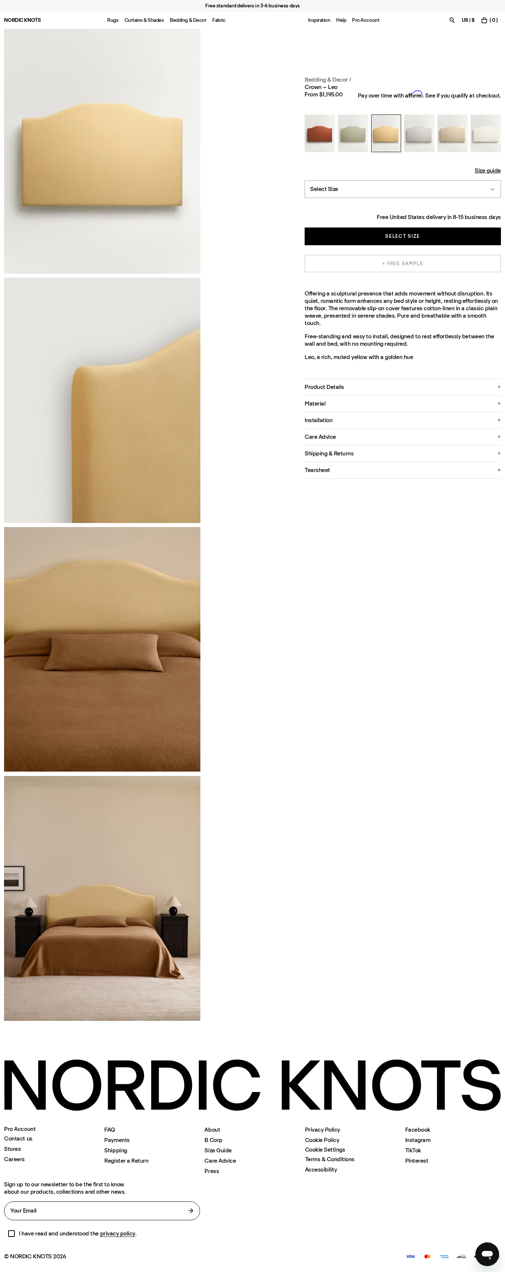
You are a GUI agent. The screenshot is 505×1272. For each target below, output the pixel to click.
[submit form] (191, 1211)
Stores (12, 1148)
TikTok (413, 1150)
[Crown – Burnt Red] (320, 133)
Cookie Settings (325, 1150)
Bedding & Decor (188, 20)
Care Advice (220, 1160)
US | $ (468, 20)
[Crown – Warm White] (486, 133)
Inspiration (319, 20)
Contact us (18, 1138)
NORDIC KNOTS (22, 20)
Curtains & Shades (144, 20)
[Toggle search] (452, 20)
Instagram (418, 1139)
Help (341, 20)
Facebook (417, 1129)
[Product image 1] (102, 151)
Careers (14, 1159)
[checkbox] (11, 1233)
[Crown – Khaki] (353, 133)
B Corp (213, 1139)
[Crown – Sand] (452, 133)
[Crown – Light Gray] (419, 133)
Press (211, 1170)
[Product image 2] (102, 400)
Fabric (219, 20)
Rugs (112, 20)
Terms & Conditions (330, 1159)
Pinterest (416, 1160)
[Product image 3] (102, 649)
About (212, 1129)
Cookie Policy (322, 1139)
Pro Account (365, 20)
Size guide (488, 170)
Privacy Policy (322, 1129)
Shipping (115, 1150)
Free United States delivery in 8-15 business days (439, 216)
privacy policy (117, 1233)
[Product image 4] (102, 898)
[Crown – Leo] (386, 133)
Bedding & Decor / (328, 79)
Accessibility (321, 1169)
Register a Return (126, 1160)
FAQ (109, 1129)
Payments (116, 1139)
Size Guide (217, 1150)
